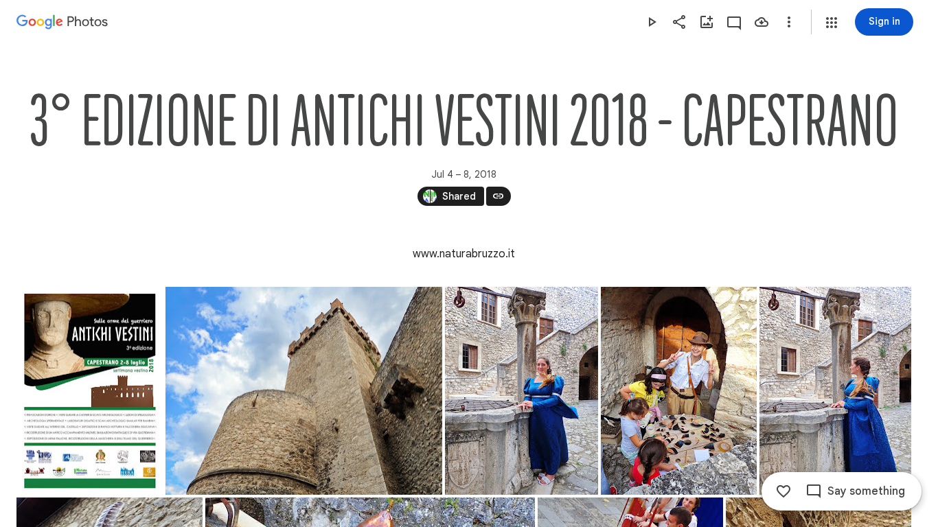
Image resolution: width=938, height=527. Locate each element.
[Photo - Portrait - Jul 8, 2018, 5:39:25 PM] (835, 391)
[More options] (789, 22)
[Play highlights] (651, 21)
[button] (831, 22)
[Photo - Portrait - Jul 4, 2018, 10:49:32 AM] (89, 391)
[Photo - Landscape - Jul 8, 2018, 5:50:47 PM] (303, 391)
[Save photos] (761, 22)
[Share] (679, 22)
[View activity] (734, 22)
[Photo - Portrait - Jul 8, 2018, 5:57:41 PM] (679, 391)
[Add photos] (706, 22)
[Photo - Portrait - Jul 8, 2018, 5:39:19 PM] (521, 391)
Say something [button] (866, 491)
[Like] (783, 491)
